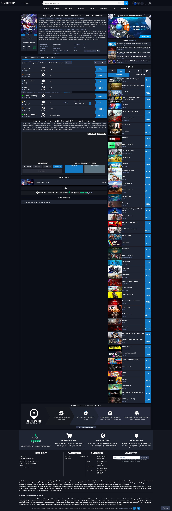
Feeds (53, 57)
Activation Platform (55, 63)
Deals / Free (100, 465)
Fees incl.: (98, 63)
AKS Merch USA (101, 470)
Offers (25, 57)
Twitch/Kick (67, 456)
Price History (34, 57)
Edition (42, 63)
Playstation (90, 466)
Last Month (58, 166)
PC (88, 456)
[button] (150, 3)
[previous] (23, 35)
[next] (35, 35)
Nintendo (89, 471)
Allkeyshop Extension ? (26, 467)
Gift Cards (100, 463)
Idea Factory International (60, 51)
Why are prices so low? (26, 460)
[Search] (126, 3)
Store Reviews (101, 467)
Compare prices (65, 92)
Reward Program (102, 462)
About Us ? (23, 456)
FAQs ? (22, 465)
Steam (58, 53)
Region (34, 63)
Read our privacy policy (125, 508)
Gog (54, 53)
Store (25, 63)
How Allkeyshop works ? (27, 458)
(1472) (90, 193)
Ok (134, 508)
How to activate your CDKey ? (28, 463)
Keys (67, 63)
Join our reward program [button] (86, 427)
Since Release (27, 166)
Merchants (67, 458)
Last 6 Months (47, 166)
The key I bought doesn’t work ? (29, 462)
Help (166, 508)
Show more (132, 41)
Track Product (42, 171)
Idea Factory (56, 48)
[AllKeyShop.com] (8, 3)
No (139, 508)
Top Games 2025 (102, 469)
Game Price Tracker (100, 459)
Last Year (37, 166)
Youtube (82, 456)
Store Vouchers (101, 456)
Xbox (88, 461)
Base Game (44, 57)
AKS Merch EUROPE (100, 473)
